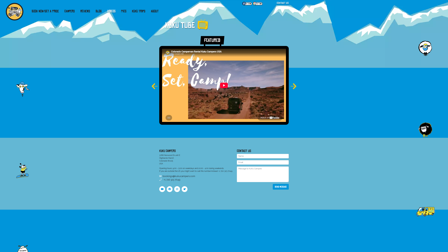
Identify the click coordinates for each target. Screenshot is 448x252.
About (155, 11)
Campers (69, 11)
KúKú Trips (138, 11)
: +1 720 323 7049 (171, 179)
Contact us (283, 3)
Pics (123, 11)
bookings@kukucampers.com (178, 176)
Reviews (85, 11)
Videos (111, 11)
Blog (99, 11)
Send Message (281, 186)
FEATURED (212, 40)
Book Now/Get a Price (45, 11)
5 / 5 (247, 4)
